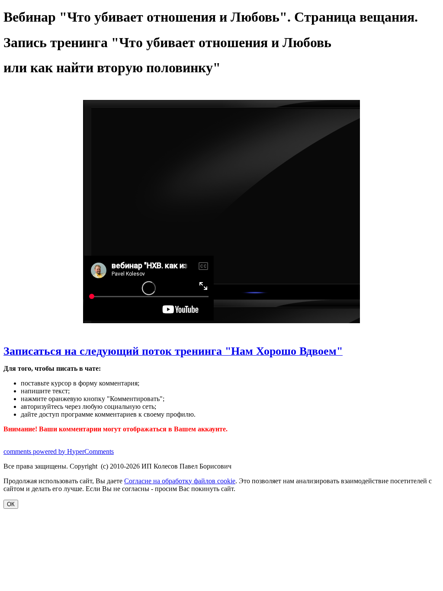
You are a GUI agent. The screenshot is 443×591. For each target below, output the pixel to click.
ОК (11, 504)
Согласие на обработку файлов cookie (179, 481)
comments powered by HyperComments (58, 451)
